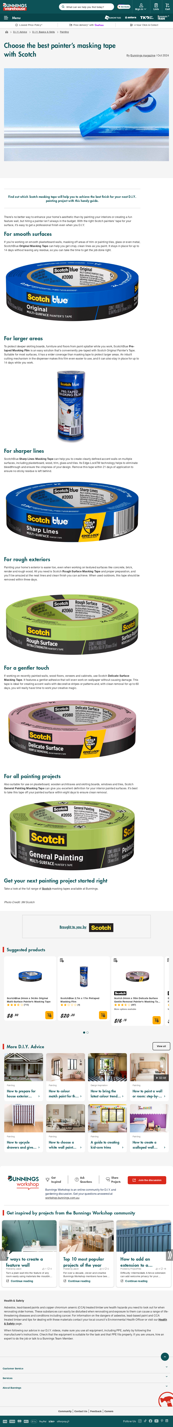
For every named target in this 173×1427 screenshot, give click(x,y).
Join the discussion (150, 1180)
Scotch (46, 888)
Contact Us (80, 1411)
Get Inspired (56, 1179)
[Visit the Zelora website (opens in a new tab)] (130, 18)
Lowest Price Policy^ (30, 24)
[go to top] (165, 1357)
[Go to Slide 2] (87, 1033)
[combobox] (86, 6)
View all (161, 1046)
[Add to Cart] (49, 1015)
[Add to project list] (61, 960)
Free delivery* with (83, 24)
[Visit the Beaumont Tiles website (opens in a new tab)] (113, 18)
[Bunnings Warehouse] (15, 9)
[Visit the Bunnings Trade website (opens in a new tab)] (163, 18)
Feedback (96, 1411)
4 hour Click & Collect (146, 24)
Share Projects (116, 1179)
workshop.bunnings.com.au (62, 1197)
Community (65, 1411)
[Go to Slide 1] (84, 1033)
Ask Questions (86, 1179)
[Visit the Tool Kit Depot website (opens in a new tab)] (147, 18)
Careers (108, 1411)
